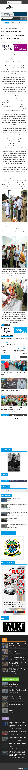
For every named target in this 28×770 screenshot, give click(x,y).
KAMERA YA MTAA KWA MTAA (10, 679)
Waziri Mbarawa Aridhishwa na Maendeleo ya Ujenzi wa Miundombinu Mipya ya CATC (13, 408)
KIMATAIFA (5, 718)
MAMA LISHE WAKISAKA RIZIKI (15, 696)
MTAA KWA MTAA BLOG (5, 767)
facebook (22, 415)
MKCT (25, 768)
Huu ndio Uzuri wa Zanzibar (13, 498)
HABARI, (19, 42)
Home (2, 27)
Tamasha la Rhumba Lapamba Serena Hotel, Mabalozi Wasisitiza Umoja (17, 745)
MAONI (23, 481)
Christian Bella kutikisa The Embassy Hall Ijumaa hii (14, 391)
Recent (5, 481)
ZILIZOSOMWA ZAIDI (14, 481)
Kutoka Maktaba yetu (12, 518)
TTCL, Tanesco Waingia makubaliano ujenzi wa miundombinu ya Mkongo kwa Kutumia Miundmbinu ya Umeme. (17, 526)
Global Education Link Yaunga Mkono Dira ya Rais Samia (14, 373)
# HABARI (7, 324)
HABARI (7, 27)
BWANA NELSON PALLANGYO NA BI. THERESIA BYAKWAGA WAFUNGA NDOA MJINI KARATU (17, 670)
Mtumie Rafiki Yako (6, 335)
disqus (14, 415)
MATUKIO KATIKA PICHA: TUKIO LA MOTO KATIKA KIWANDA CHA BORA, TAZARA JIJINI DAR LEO (17, 691)
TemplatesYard (14, 765)
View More (24, 357)
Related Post (5, 357)
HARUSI (5, 640)
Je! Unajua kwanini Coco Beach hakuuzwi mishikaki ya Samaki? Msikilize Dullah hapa (17, 506)
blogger (5, 415)
